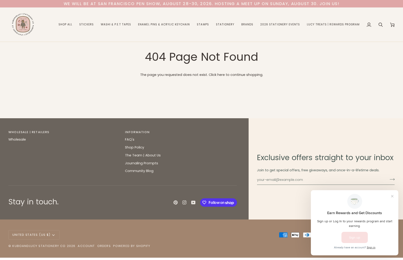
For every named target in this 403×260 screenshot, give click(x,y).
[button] (65, 24)
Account (86, 246)
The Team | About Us (143, 155)
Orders (104, 246)
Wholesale (17, 139)
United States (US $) (31, 235)
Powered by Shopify (131, 246)
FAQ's (129, 139)
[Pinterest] (176, 202)
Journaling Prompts (141, 163)
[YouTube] (193, 202)
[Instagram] (184, 202)
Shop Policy (134, 147)
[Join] (391, 179)
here (221, 74)
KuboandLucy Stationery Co (39, 246)
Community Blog (139, 171)
